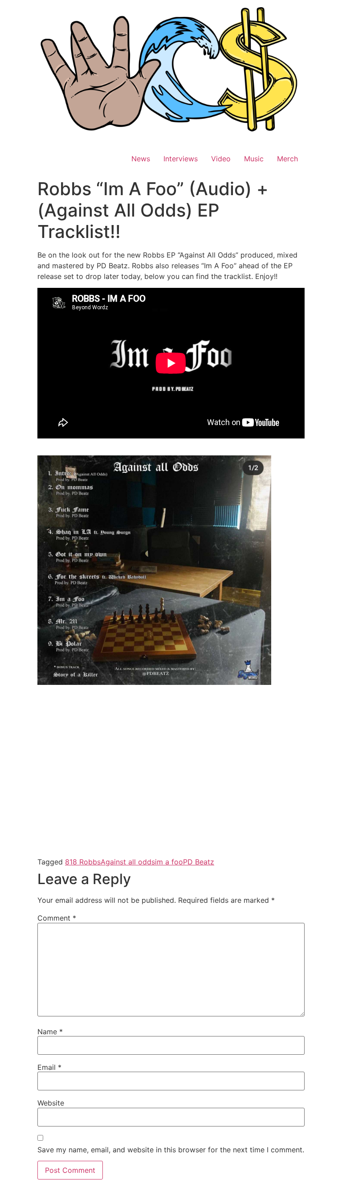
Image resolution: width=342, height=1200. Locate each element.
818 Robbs (83, 861)
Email (49, 1067)
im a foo (169, 861)
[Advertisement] (171, 756)
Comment (56, 918)
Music (254, 158)
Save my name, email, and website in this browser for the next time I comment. (170, 1149)
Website (50, 1102)
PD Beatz (198, 861)
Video (221, 158)
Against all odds (128, 861)
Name (50, 1031)
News (140, 158)
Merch (287, 158)
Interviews (180, 158)
